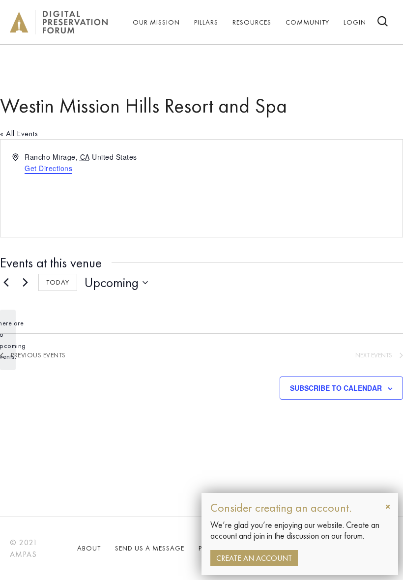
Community (307, 22)
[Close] (388, 507)
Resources (251, 22)
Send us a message (149, 548)
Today (57, 282)
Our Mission (156, 22)
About (89, 548)
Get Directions (48, 168)
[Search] (383, 22)
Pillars (206, 22)
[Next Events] (25, 283)
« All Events (19, 133)
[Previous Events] (6, 283)
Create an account (254, 558)
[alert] (8, 340)
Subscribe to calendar (336, 388)
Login (355, 22)
